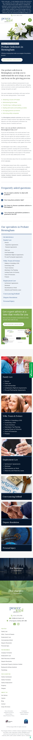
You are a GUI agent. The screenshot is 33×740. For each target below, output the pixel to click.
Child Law (7, 250)
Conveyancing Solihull (11, 294)
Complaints (24, 711)
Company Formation (6, 653)
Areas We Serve (5, 707)
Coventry (19, 175)
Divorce (7, 242)
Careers (3, 698)
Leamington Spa (26, 175)
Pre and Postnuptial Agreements (14, 257)
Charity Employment (6, 682)
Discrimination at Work (11, 288)
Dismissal (7, 285)
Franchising (4, 670)
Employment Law (9, 281)
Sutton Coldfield (7, 177)
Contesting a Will (9, 265)
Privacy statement (24, 712)
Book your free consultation (12, 59)
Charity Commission (6, 677)
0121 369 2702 (17, 15)
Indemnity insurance (9, 712)
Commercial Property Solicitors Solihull (11, 664)
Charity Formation (6, 680)
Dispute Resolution (10, 297)
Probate (7, 277)
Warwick (13, 175)
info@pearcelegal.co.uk (18, 618)
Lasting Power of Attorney (12, 272)
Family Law (7, 240)
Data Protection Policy (8, 716)
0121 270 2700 (17, 615)
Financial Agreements (11, 247)
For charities (16, 590)
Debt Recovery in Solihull (8, 658)
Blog (2, 701)
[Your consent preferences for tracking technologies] (30, 737)
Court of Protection (10, 274)
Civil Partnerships (9, 252)
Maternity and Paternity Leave (13, 290)
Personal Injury (9, 301)
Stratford (8, 175)
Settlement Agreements (11, 283)
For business (16, 568)
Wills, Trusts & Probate (11, 261)
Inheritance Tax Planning (11, 270)
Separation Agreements (11, 245)
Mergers (3, 688)
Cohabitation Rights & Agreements (14, 255)
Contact (3, 704)
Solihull (3, 175)
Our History (4, 695)
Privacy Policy (9, 714)
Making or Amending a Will (12, 263)
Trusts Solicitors (9, 268)
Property (3, 685)
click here (7, 161)
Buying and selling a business (9, 667)
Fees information (9, 711)
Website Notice (24, 714)
